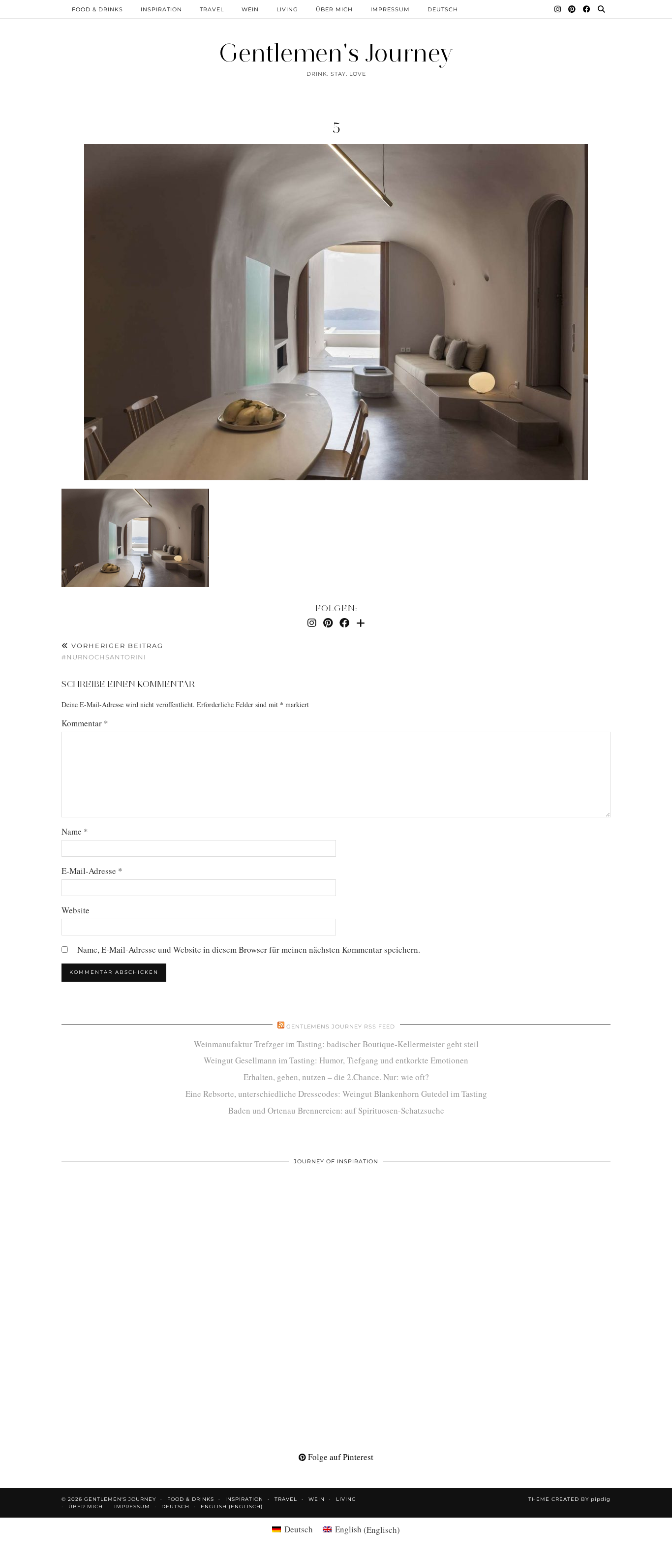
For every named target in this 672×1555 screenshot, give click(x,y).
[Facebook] (587, 9)
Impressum (390, 9)
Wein (250, 9)
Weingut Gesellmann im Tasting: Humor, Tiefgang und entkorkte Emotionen (336, 1060)
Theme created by (569, 1499)
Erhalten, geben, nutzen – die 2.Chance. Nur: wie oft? (336, 1077)
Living (287, 9)
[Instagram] (557, 9)
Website (75, 910)
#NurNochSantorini (112, 651)
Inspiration (161, 9)
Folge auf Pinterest (339, 1456)
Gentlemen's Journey (336, 53)
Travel (212, 9)
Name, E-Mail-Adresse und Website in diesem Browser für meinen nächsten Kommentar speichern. (248, 949)
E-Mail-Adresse (91, 870)
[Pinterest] (572, 9)
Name (74, 831)
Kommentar (84, 723)
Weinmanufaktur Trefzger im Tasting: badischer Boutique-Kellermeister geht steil (336, 1044)
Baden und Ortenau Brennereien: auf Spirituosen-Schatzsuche (336, 1110)
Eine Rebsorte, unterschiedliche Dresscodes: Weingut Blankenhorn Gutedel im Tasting (336, 1093)
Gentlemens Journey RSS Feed (340, 1026)
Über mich (334, 9)
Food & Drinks (97, 9)
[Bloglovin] (360, 622)
